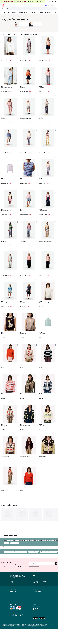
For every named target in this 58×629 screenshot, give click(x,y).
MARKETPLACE (35, 593)
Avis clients (23, 625)
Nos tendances (32, 12)
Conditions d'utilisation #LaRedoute (32, 625)
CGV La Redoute (5, 624)
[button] (55, 5)
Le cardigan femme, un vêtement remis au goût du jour (15, 551)
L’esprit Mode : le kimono (33, 551)
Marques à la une (48, 12)
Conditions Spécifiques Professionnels (8, 625)
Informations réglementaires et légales (41, 624)
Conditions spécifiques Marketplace (14, 624)
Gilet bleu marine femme (33, 540)
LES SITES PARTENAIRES (37, 591)
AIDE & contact (13, 589)
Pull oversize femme (8, 540)
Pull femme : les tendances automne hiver (48, 551)
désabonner (43, 567)
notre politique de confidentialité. (43, 568)
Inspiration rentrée (23, 12)
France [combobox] (53, 624)
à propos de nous (13, 591)
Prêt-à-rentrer (6, 12)
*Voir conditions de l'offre (34, 566)
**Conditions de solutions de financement (24, 626)
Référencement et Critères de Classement (27, 624)
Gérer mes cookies (5, 626)
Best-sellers (40, 12)
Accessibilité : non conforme (36, 626)
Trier (3, 34)
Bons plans (14, 12)
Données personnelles (42, 625)
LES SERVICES (35, 589)
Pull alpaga (6, 543)
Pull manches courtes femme (20, 540)
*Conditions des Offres (13, 626)
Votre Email (31, 561)
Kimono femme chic (15, 543)
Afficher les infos (29, 599)
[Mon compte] (49, 5)
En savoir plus (43, 615)
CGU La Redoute (18, 625)
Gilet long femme (43, 540)
